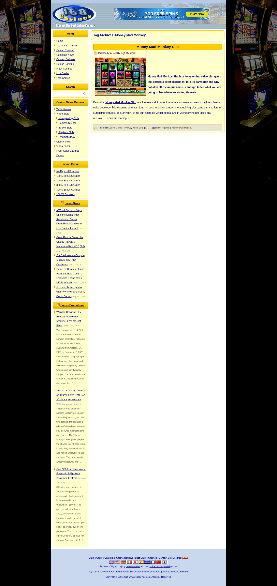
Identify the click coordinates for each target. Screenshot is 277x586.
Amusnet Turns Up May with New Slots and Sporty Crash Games (70, 292)
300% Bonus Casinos (68, 185)
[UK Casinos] (112, 563)
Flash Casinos (64, 68)
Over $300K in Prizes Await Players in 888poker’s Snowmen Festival (71, 474)
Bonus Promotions (72, 305)
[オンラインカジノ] (135, 563)
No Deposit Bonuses (67, 171)
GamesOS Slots (67, 123)
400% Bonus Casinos (68, 189)
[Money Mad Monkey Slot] (120, 94)
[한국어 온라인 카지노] (165, 563)
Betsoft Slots (65, 127)
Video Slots (62, 113)
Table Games (63, 109)
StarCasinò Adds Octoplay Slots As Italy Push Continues (70, 260)
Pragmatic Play (66, 137)
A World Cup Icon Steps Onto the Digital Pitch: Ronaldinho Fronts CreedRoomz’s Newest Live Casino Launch (69, 219)
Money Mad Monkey (182, 127)
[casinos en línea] (141, 563)
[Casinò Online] (130, 563)
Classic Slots (63, 141)
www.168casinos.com (139, 577)
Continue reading (118, 118)
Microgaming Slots (68, 118)
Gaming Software (65, 59)
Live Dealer (62, 73)
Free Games (63, 78)
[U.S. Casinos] (118, 563)
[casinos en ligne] (153, 563)
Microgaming (164, 127)
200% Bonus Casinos (68, 180)
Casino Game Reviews (119, 127)
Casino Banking (65, 64)
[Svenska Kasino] (147, 563)
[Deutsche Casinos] (124, 563)
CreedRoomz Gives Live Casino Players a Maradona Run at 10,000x (70, 242)
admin (132, 53)
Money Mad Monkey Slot (157, 47)
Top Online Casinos (67, 45)
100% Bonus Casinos (68, 176)
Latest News (72, 203)
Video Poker (63, 146)
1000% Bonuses (65, 194)
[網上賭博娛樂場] (159, 563)
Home (59, 41)
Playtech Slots (66, 132)
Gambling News (65, 55)
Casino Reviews (65, 50)
